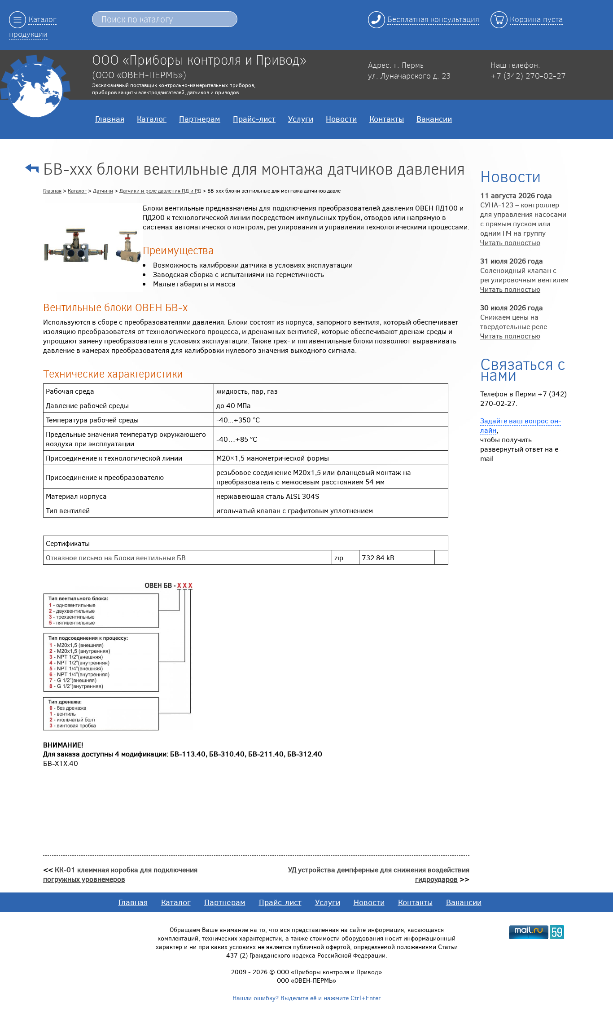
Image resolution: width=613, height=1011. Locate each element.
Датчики (103, 190)
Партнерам (199, 118)
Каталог (151, 118)
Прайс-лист (254, 118)
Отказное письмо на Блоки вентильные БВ (116, 557)
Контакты (386, 118)
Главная (109, 118)
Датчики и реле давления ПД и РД (160, 190)
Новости (341, 118)
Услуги (300, 118)
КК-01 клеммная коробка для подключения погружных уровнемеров (120, 874)
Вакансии (434, 118)
